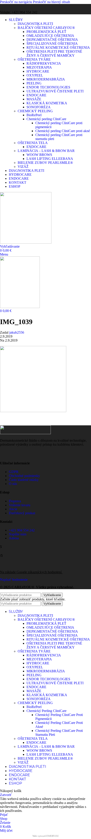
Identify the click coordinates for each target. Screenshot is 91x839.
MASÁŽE (34, 99)
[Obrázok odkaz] (25, 433)
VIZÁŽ (23, 166)
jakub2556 (16, 332)
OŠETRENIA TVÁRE (34, 59)
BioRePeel (34, 115)
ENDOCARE (36, 95)
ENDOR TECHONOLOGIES (48, 87)
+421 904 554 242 (22, 530)
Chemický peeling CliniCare (46, 119)
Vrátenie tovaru (19, 505)
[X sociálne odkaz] (15, 421)
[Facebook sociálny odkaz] (4, 7)
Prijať (4, 815)
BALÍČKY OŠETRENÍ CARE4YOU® (46, 28)
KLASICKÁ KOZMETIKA (47, 103)
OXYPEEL (35, 75)
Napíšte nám (17, 534)
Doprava (15, 501)
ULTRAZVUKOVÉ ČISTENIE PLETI (55, 91)
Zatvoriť (6, 795)
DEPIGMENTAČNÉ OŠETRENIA (52, 39)
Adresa (14, 538)
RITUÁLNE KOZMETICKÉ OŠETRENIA (58, 47)
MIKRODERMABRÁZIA (46, 79)
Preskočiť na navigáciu (16, 2)
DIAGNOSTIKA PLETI (35, 24)
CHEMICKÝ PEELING (35, 111)
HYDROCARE (38, 71)
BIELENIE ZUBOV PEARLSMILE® (45, 162)
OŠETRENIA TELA (33, 143)
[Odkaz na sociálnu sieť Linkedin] (37, 421)
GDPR (14, 472)
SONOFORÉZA (39, 107)
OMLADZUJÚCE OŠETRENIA (50, 35)
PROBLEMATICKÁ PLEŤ (46, 32)
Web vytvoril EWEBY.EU (45, 836)
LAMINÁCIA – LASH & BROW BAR (46, 151)
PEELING (34, 83)
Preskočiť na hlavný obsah (51, 2)
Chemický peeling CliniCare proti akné (62, 131)
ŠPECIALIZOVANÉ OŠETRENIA (52, 43)
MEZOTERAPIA (39, 67)
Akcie (13, 509)
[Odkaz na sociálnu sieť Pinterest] (26, 421)
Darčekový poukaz (22, 513)
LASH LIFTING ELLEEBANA (50, 159)
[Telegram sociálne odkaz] (48, 421)
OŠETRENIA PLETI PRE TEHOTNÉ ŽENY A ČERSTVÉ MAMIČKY (54, 53)
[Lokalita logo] (25, 242)
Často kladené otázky (24, 480)
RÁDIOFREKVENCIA (44, 63)
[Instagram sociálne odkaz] (12, 7)
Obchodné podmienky (24, 476)
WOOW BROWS (39, 155)
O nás (13, 484)
